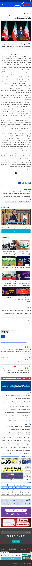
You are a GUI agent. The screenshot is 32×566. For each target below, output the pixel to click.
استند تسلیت (22, 487)
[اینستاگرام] (19, 536)
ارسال (3, 336)
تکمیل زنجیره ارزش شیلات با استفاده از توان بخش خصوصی (18, 415)
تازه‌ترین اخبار (27, 393)
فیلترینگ (15, 202)
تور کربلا (28, 487)
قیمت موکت (3, 485)
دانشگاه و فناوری (27, 10)
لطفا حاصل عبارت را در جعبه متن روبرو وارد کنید (21, 331)
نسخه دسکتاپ (16, 541)
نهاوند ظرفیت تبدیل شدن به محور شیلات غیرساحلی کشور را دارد (17, 418)
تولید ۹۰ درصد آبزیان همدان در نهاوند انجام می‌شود (19, 420)
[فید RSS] (13, 536)
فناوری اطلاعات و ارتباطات (18, 10)
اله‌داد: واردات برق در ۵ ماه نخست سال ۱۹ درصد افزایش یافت (17, 395)
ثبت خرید (16, 231)
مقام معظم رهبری (6, 71)
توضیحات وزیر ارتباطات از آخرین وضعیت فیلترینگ (20, 192)
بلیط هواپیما (16, 492)
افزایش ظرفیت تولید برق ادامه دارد (23, 398)
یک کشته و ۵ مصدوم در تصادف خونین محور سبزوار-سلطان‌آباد (17, 412)
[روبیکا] (15, 536)
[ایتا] (8, 536)
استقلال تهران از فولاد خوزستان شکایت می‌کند (20, 429)
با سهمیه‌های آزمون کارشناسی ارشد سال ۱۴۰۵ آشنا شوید (18, 450)
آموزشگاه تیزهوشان (26, 492)
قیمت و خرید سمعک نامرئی (16, 494)
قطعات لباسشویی (5, 490)
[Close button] (31, 552)
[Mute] (5, 224)
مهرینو (8, 494)
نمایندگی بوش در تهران (6, 492)
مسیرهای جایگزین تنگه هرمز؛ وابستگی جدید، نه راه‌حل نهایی (18, 426)
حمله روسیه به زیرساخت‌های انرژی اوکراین (21, 404)
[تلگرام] (24, 536)
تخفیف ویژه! (11, 558)
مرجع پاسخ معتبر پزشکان (25, 490)
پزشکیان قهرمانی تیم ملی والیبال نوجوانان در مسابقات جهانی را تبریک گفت (16, 441)
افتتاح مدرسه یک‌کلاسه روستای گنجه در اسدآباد (20, 409)
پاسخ (3, 347)
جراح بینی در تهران (27, 485)
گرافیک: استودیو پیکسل (13, 563)
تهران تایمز (3, 494)
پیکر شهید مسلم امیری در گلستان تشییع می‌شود (20, 445)
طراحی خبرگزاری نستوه (24, 563)
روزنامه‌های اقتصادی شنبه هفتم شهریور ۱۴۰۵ (20, 480)
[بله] (22, 536)
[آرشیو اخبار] (10, 536)
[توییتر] (17, 536)
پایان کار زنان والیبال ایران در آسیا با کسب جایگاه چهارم (19, 432)
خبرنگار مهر (24, 53)
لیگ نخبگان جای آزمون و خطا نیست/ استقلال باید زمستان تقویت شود (16, 435)
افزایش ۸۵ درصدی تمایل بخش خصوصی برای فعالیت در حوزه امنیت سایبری (16, 194)
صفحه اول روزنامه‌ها (25, 457)
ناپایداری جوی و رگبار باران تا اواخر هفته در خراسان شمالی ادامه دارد (16, 453)
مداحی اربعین (14, 487)
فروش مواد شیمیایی (14, 490)
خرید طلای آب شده (12, 485)
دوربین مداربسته (5, 487)
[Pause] (3, 224)
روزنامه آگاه (16, 497)
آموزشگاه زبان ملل (27, 494)
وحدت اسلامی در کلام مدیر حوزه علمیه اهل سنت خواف (18, 401)
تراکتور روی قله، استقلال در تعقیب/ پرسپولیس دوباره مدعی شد (17, 437)
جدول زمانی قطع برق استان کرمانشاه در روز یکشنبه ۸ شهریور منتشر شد (15, 447)
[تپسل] (2, 207)
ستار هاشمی (8, 202)
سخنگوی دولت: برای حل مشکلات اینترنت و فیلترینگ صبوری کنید (17, 196)
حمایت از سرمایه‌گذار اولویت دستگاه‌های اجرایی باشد (19, 406)
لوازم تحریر (19, 485)
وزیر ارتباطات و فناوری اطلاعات (24, 202)
